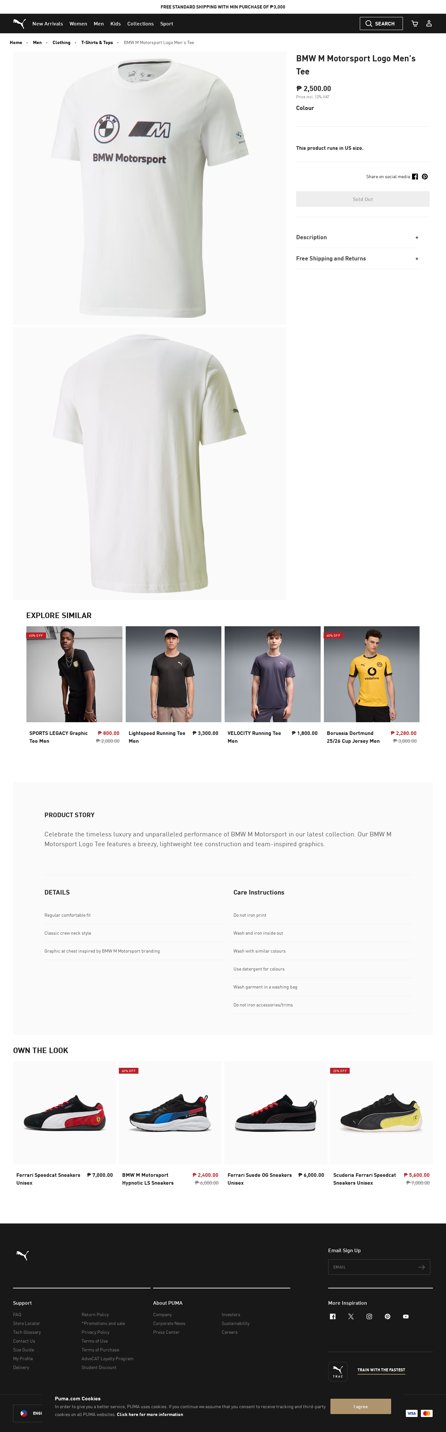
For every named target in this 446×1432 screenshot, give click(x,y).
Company (162, 1314)
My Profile (23, 1358)
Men (37, 42)
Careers (230, 1332)
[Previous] (36, 690)
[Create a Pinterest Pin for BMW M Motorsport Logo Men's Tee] (425, 176)
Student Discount (99, 1367)
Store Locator (26, 1323)
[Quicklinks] (429, 23)
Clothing (62, 42)
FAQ (17, 1314)
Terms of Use (95, 1341)
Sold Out (363, 199)
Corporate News (169, 1323)
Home (16, 42)
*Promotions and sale (103, 1323)
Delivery (21, 1367)
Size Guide (23, 1349)
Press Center (166, 1332)
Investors (231, 1314)
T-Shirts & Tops (97, 42)
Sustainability (235, 1323)
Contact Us (24, 1341)
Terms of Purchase (100, 1349)
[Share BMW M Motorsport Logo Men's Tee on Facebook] (415, 176)
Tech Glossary (27, 1332)
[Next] (409, 690)
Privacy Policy (95, 1332)
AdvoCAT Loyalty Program (108, 1358)
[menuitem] (47, 23)
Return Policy (95, 1314)
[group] (74, 691)
